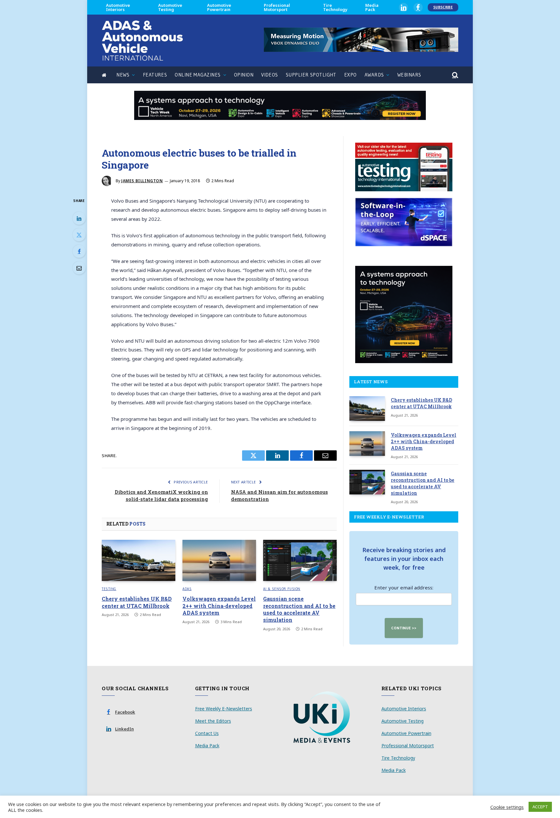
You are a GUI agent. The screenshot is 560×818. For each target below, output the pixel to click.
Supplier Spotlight (311, 75)
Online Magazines (197, 75)
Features (155, 75)
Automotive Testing (170, 7)
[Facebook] (79, 251)
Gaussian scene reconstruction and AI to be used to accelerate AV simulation (299, 609)
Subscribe (443, 7)
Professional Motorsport (277, 7)
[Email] (79, 267)
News (122, 75)
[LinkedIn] (79, 218)
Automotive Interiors (118, 7)
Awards (374, 75)
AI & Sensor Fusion (281, 589)
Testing (109, 589)
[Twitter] (79, 234)
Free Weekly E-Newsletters (223, 708)
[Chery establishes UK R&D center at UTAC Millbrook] (138, 560)
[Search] (454, 75)
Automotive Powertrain (219, 7)
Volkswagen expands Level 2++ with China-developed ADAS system (219, 605)
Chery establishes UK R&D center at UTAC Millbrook (137, 602)
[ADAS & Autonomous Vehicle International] (142, 40)
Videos (269, 75)
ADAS (187, 589)
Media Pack (372, 7)
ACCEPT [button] (540, 807)
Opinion (243, 75)
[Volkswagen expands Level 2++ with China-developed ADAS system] (219, 560)
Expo (350, 75)
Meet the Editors (213, 721)
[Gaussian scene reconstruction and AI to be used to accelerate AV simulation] (300, 560)
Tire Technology (335, 7)
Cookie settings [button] (507, 807)
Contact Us (207, 733)
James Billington (142, 181)
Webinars (409, 75)
